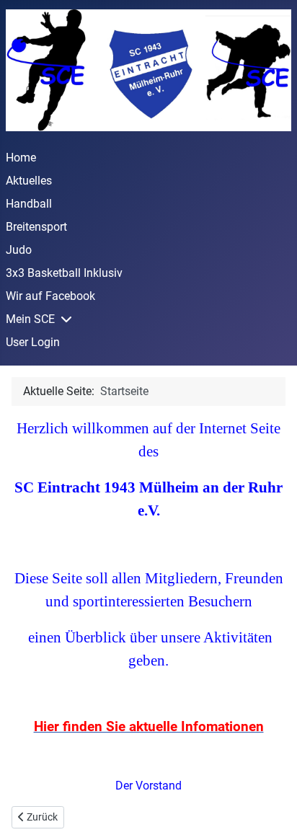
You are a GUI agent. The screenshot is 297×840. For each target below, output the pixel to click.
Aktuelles (29, 180)
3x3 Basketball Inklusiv (64, 273)
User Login (33, 342)
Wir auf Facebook (50, 296)
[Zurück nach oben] (271, 813)
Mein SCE (30, 319)
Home (21, 157)
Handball (29, 204)
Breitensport (36, 227)
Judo (19, 250)
